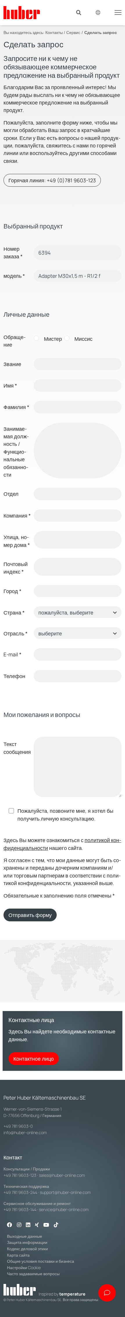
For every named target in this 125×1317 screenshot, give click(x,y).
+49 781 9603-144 (19, 1209)
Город (12, 591)
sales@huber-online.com (62, 1175)
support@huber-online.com (65, 1192)
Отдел (11, 493)
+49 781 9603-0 (18, 1126)
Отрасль (15, 633)
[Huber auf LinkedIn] (28, 1225)
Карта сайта (18, 1255)
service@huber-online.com (64, 1209)
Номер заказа (13, 252)
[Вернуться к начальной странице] (21, 13)
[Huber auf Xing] (37, 1225)
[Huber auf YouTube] (46, 1225)
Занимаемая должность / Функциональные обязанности (16, 451)
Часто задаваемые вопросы (33, 1273)
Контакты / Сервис (62, 32)
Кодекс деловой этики (27, 1248)
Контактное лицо (33, 1058)
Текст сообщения (17, 748)
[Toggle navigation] (118, 12)
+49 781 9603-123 (19, 1175)
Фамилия (16, 406)
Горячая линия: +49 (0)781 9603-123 (52, 180)
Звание (12, 364)
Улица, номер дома (16, 541)
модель (14, 275)
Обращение (14, 341)
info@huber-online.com (25, 1132)
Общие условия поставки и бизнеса (40, 1261)
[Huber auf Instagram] (19, 1225)
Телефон (14, 676)
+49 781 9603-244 (20, 1192)
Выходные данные (24, 1236)
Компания (17, 515)
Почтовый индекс (15, 568)
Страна (14, 612)
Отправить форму (30, 914)
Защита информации (27, 1242)
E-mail (12, 654)
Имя (10, 385)
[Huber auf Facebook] (9, 1225)
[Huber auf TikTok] (56, 1225)
